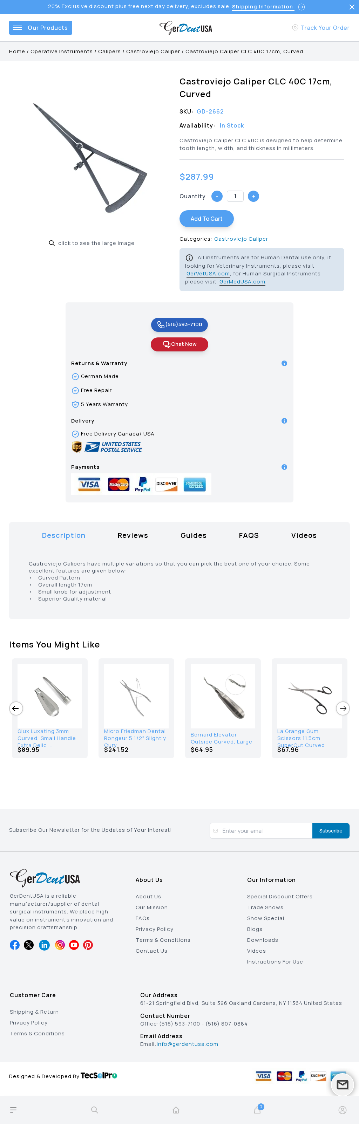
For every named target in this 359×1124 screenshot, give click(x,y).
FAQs (143, 918)
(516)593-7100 (183, 324)
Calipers (109, 51)
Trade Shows (265, 907)
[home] (176, 1110)
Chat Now (184, 344)
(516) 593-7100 (179, 1023)
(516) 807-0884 (226, 1023)
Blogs (255, 929)
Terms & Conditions (163, 940)
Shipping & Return (34, 1011)
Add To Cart (207, 218)
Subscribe (331, 830)
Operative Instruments (62, 51)
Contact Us (152, 950)
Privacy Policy (155, 929)
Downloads (262, 940)
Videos (256, 950)
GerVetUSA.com (208, 273)
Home (17, 51)
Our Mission (152, 907)
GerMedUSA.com (242, 281)
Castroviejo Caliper (153, 51)
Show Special (265, 918)
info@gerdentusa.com (187, 1044)
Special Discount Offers (280, 896)
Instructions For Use (275, 961)
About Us (148, 896)
